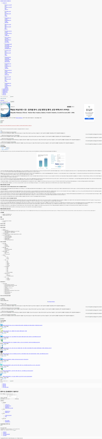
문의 (6, 416)
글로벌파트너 (5, 91)
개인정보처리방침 (6, 434)
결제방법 (4, 384)
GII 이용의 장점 (5, 387)
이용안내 (4, 93)
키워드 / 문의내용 (3, 397)
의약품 (8, 102)
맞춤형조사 (7, 406)
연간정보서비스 (8, 405)
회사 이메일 (2, 393)
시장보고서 (5, 2)
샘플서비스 (7, 412)
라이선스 (4, 383)
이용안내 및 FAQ (8, 415)
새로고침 (17, 398)
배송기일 (4, 386)
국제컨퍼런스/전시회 (9, 408)
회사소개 (4, 94)
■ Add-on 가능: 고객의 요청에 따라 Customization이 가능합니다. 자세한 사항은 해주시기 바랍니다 (16, 125)
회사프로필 (7, 420)
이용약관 (4, 433)
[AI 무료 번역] (51, 301)
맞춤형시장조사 (5, 90)
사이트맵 (4, 435)
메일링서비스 (5, 92)
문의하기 (2, 400)
